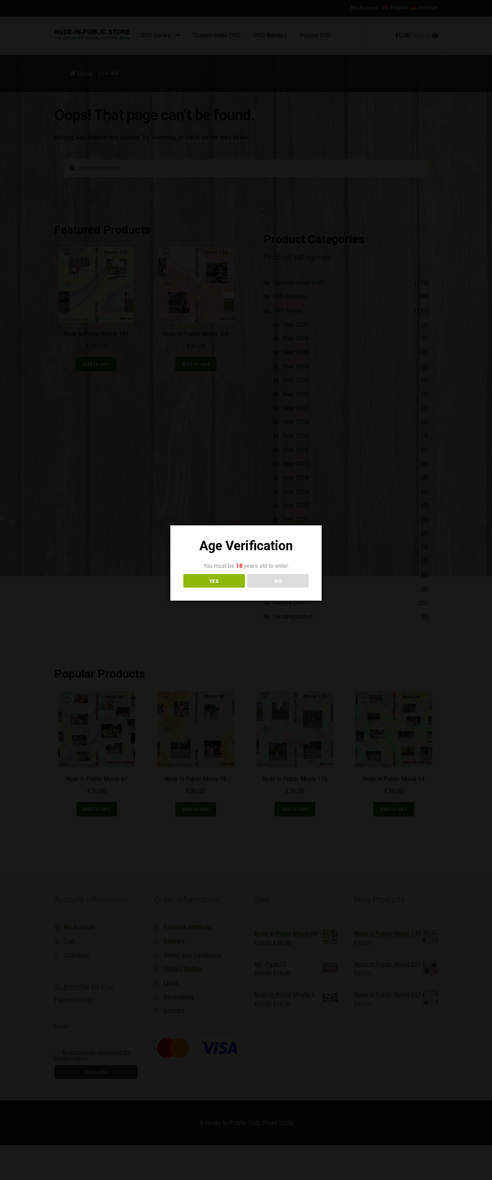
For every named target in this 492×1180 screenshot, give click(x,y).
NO (278, 580)
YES (214, 580)
